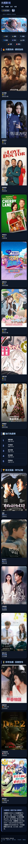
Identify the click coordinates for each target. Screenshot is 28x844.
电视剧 (7, 6)
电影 (2, 6)
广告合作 (19, 839)
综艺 (11, 6)
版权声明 (8, 839)
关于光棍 (3, 839)
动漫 (15, 6)
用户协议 (14, 839)
